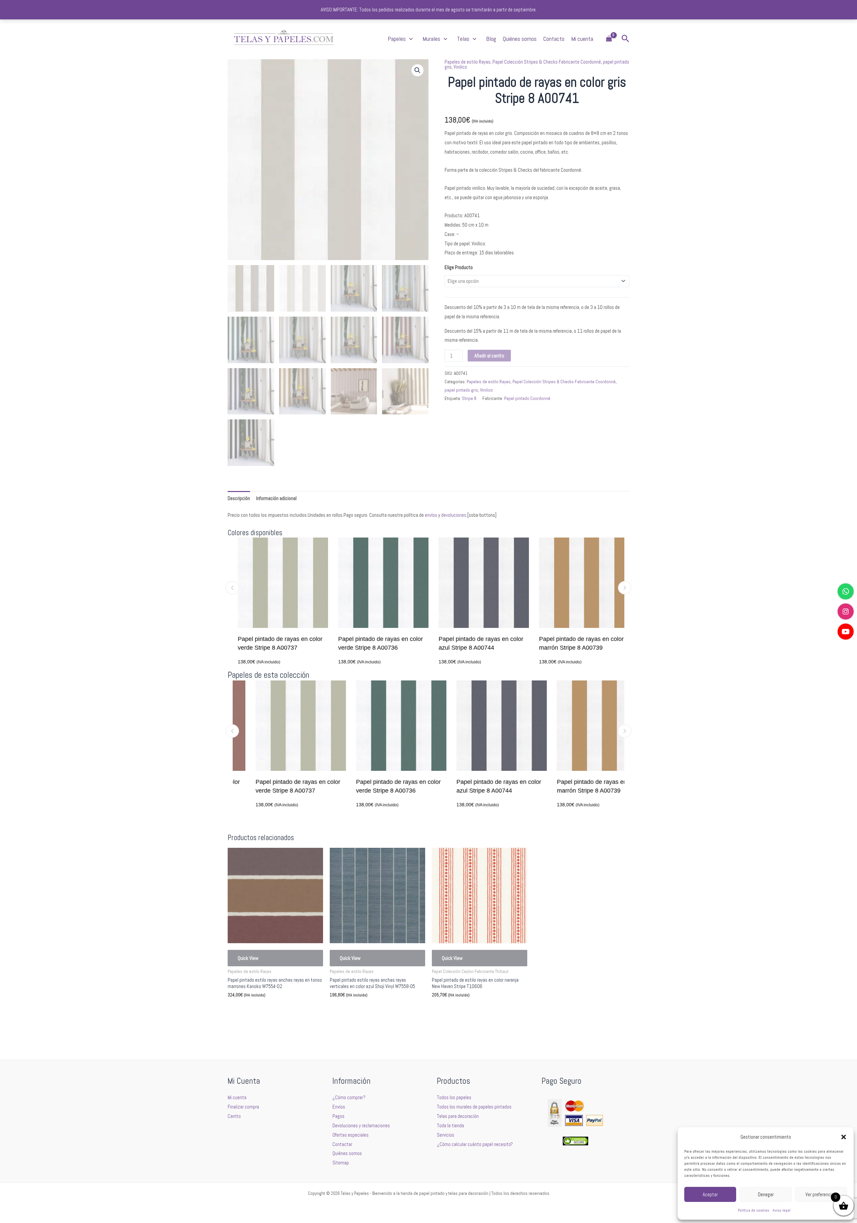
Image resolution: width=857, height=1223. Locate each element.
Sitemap (340, 1162)
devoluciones (453, 515)
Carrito (234, 1116)
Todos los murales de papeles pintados (474, 1107)
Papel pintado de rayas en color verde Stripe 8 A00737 (275, 643)
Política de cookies (753, 1210)
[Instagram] (846, 611)
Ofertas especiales (350, 1135)
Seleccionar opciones (258, 1011)
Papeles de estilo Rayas (467, 62)
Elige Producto (459, 267)
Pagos (338, 1116)
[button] (843, 1137)
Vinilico (460, 67)
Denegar (766, 1194)
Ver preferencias (820, 1194)
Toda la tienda (450, 1125)
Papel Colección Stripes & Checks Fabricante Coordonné (546, 62)
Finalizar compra (243, 1107)
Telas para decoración (458, 1116)
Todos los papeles (454, 1097)
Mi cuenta (582, 39)
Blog (491, 39)
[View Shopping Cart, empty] (609, 39)
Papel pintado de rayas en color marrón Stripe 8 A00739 (576, 643)
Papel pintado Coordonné (527, 398)
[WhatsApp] (846, 591)
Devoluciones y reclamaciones (361, 1125)
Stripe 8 (469, 398)
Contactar (342, 1144)
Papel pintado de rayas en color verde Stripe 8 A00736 (375, 643)
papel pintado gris (461, 390)
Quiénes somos (520, 39)
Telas (463, 39)
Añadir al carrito (489, 355)
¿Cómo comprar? (349, 1097)
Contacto (553, 39)
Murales (431, 39)
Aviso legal (781, 1210)
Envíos (338, 1107)
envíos (431, 515)
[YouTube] (846, 632)
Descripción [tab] (239, 498)
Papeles (397, 39)
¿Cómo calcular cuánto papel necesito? (475, 1144)
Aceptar (710, 1194)
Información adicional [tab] (276, 498)
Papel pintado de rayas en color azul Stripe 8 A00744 (476, 643)
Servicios (445, 1135)
